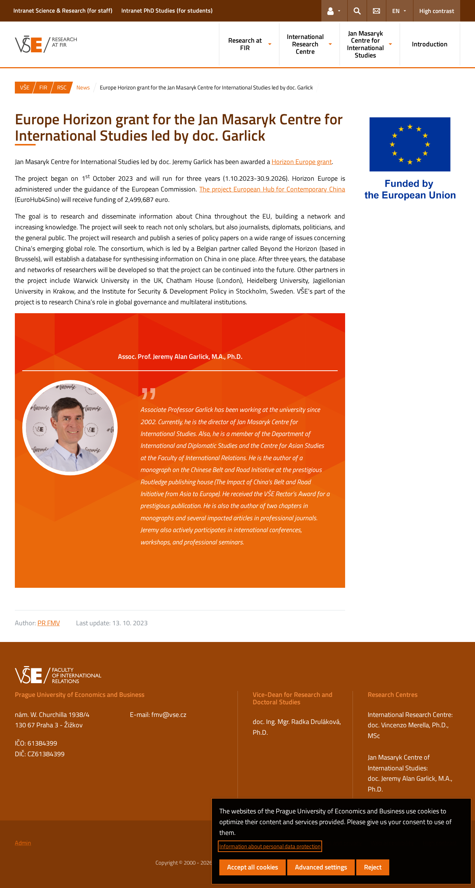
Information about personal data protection (270, 846)
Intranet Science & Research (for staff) (62, 10)
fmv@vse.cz (168, 715)
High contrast (436, 10)
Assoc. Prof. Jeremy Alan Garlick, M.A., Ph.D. (180, 356)
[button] (334, 11)
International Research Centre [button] (305, 44)
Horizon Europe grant (302, 162)
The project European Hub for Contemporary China (272, 189)
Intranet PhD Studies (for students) (167, 10)
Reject (372, 867)
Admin (23, 842)
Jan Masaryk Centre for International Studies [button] (365, 44)
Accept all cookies (252, 867)
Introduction (430, 44)
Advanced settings (321, 867)
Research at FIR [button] (245, 44)
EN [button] (396, 10)
